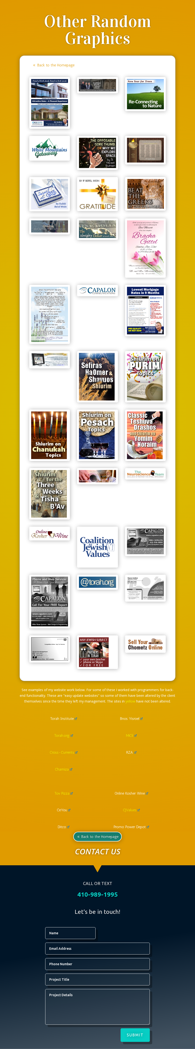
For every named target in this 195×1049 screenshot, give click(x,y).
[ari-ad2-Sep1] (145, 333)
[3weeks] (49, 516)
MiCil (129, 735)
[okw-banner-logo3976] (49, 537)
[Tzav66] (97, 236)
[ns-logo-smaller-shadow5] (145, 476)
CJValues (129, 810)
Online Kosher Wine (130, 793)
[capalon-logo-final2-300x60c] (97, 293)
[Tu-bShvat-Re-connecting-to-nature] (145, 108)
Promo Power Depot (130, 827)
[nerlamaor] (145, 161)
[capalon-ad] (49, 625)
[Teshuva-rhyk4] (145, 457)
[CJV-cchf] (97, 90)
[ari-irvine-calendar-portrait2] (49, 125)
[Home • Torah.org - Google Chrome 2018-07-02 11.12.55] (97, 586)
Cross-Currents (62, 752)
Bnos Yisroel (129, 718)
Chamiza (62, 769)
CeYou (62, 810)
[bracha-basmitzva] (145, 274)
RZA (129, 752)
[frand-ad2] (49, 365)
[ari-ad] (49, 659)
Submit (135, 1035)
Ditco (62, 827)
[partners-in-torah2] (94, 665)
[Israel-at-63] (49, 208)
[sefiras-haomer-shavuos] (97, 399)
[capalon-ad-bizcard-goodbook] (145, 553)
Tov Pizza (61, 793)
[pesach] (97, 457)
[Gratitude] (97, 208)
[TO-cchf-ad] (49, 231)
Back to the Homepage (55, 65)
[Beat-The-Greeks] (145, 207)
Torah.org (61, 735)
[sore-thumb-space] (97, 166)
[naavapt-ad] (145, 598)
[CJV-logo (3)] (97, 564)
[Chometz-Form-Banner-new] (145, 649)
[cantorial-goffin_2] (97, 481)
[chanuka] (49, 457)
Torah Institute (62, 718)
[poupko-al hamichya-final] (49, 340)
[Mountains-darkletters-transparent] (49, 157)
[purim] (145, 399)
